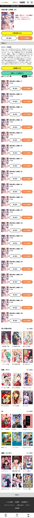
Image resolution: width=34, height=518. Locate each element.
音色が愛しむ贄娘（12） (16, 223)
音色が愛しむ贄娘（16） (16, 274)
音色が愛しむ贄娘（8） (16, 171)
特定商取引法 (24, 502)
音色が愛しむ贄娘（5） (16, 133)
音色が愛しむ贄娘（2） (16, 94)
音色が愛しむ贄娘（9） (16, 184)
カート (17, 516)
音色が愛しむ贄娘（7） (16, 158)
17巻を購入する (17, 33)
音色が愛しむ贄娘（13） (16, 236)
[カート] (31, 2)
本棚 (28, 516)
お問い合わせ (20, 505)
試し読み (9, 38)
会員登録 (22, 2)
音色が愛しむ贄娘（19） (16, 313)
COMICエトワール (25, 19)
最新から (30, 76)
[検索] (28, 2)
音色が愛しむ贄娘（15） (16, 261)
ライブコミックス (24, 17)
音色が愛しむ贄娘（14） (16, 249)
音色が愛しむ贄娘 (15, 6)
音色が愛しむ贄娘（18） (16, 300)
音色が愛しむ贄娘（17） (16, 287)
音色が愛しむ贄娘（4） (16, 120)
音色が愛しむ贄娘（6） (16, 145)
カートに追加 (25, 38)
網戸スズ (22, 15)
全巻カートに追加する (17, 73)
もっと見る (30, 328)
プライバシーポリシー (9, 505)
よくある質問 (9, 502)
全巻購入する (17, 68)
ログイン (15, 2)
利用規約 (17, 502)
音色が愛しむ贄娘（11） (16, 210)
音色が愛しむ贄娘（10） (16, 197)
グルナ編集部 (29, 15)
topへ (17, 495)
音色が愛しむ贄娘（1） (16, 81)
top (2, 6)
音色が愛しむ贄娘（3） (16, 107)
